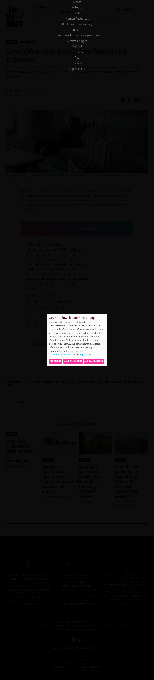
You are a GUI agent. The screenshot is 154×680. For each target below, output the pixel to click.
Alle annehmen (94, 361)
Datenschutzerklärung (60, 354)
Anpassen (55, 361)
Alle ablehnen (73, 361)
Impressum (85, 354)
